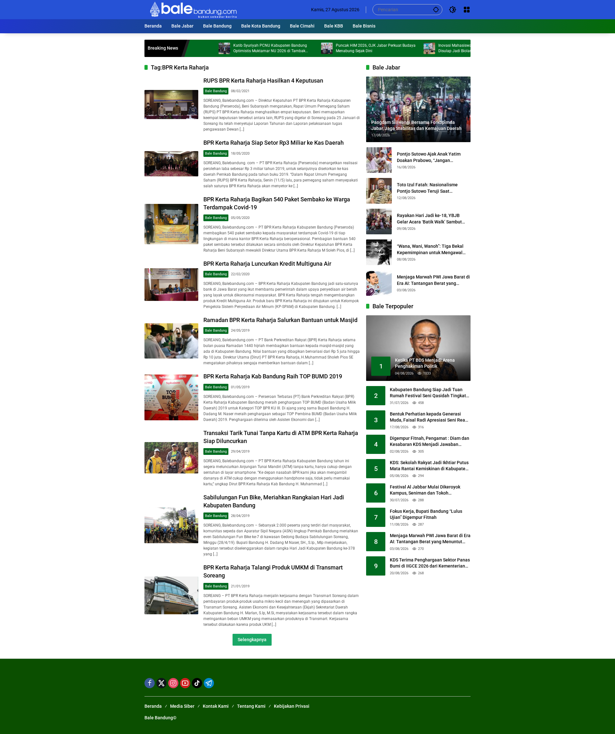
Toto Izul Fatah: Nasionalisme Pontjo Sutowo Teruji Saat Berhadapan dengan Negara (427, 188)
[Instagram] (173, 683)
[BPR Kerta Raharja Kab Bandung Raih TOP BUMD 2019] (171, 398)
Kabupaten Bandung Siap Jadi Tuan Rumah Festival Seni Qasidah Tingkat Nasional (428, 393)
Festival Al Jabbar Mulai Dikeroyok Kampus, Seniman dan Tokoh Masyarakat (425, 490)
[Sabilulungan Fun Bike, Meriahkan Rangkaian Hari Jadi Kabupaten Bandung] (171, 525)
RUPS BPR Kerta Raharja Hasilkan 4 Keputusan (263, 80)
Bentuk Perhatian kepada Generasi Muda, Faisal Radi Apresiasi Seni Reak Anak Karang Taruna (428, 417)
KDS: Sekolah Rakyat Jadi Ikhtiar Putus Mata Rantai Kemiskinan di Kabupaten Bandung (429, 466)
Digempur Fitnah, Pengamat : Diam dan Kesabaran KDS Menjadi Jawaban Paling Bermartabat (429, 442)
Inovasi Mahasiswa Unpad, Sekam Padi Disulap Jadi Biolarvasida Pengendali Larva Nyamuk (453, 48)
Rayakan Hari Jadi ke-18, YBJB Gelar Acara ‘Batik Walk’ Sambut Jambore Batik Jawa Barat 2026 (429, 219)
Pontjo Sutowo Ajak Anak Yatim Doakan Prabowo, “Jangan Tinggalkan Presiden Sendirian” (429, 157)
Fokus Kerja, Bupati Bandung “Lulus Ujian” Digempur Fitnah (426, 514)
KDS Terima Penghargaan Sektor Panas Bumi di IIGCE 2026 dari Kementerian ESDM (430, 563)
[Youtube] (185, 683)
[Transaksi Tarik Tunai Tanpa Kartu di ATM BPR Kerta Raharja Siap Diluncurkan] (171, 457)
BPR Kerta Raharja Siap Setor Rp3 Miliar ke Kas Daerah (273, 142)
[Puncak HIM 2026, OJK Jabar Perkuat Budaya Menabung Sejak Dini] (304, 48)
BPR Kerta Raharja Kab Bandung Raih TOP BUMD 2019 (272, 376)
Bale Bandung (216, 91)
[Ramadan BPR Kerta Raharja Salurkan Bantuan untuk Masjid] (171, 341)
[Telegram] (209, 683)
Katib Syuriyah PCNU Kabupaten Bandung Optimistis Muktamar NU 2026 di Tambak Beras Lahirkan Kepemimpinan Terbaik (248, 48)
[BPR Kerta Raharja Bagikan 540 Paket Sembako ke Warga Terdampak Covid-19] (171, 224)
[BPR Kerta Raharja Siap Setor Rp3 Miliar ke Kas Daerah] (171, 164)
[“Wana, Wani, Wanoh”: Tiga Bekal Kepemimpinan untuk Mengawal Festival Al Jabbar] (379, 252)
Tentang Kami (251, 706)
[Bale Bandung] (192, 9)
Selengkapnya (252, 639)
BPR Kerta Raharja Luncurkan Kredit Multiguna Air (267, 263)
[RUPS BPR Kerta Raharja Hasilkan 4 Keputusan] (171, 104)
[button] (436, 9)
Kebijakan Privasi (291, 706)
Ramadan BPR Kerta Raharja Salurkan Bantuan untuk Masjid (280, 320)
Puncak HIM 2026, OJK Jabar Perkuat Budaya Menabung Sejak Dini (353, 48)
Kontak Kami (216, 706)
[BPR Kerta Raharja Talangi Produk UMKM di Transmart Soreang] (171, 595)
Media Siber (182, 706)
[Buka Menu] (467, 9)
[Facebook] (149, 683)
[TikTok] (197, 683)
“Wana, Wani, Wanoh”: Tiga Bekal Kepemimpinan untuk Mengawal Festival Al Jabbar (430, 250)
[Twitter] (161, 683)
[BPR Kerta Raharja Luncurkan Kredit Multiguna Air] (171, 284)
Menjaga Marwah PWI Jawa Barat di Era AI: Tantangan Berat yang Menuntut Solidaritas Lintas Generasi (433, 280)
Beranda (153, 706)
